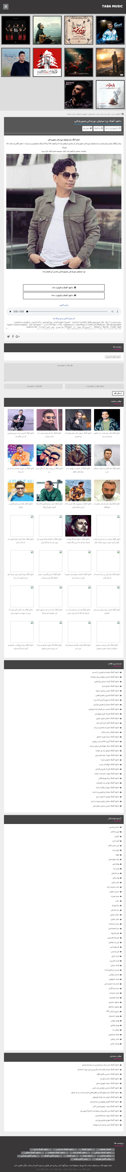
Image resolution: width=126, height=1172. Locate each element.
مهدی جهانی (115, 1021)
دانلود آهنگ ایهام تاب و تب (109, 765)
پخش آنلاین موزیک (103, 1159)
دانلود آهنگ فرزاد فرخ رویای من (107, 714)
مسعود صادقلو (114, 1007)
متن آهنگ (71, 1156)
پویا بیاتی (116, 878)
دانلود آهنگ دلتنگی (103, 1153)
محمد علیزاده (114, 993)
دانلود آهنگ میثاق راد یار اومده (107, 751)
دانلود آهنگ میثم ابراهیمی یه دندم (106, 792)
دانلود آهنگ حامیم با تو (110, 686)
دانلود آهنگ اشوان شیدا (110, 760)
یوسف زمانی (114, 1044)
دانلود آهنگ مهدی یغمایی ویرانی (107, 1120)
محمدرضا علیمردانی (112, 984)
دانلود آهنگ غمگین (32, 1153)
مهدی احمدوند (114, 1016)
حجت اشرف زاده (113, 887)
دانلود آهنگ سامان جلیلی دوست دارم (105, 801)
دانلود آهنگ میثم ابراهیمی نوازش (106, 705)
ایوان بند (115, 850)
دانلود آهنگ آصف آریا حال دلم (108, 723)
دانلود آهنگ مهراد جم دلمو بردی (107, 755)
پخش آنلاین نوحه (81, 1159)
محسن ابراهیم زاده (112, 970)
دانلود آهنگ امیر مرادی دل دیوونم (106, 1125)
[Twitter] (8, 337)
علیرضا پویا (115, 933)
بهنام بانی (115, 864)
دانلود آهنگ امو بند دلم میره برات (106, 728)
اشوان (116, 836)
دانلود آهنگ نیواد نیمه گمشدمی (107, 1116)
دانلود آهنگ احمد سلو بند (109, 1079)
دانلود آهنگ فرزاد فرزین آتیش (107, 769)
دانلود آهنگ (76, 140)
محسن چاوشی (114, 975)
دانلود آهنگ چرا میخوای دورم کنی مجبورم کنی (97, 121)
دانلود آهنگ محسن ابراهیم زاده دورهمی (104, 709)
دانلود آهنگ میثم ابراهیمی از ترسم (106, 672)
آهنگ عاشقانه (105, 1149)
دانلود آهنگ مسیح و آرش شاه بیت (106, 700)
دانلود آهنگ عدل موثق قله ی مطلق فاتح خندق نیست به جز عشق (95, 1093)
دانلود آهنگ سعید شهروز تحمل (107, 1083)
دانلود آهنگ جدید (40, 1149)
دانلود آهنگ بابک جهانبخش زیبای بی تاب (104, 746)
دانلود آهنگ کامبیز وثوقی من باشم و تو (104, 1102)
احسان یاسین (114, 827)
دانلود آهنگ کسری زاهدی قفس (107, 695)
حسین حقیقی (114, 892)
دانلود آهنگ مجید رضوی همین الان (106, 1106)
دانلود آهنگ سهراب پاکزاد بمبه (107, 788)
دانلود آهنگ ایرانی (42, 1169)
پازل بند (116, 869)
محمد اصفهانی (114, 979)
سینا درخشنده (114, 924)
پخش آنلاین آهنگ (51, 1156)
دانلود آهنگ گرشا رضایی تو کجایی (106, 682)
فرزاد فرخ (115, 956)
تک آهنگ (97, 128)
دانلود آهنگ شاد (80, 1153)
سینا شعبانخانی (113, 929)
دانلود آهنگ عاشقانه (57, 1153)
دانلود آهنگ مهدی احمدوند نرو (107, 797)
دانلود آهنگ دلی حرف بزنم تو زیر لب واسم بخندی (100, 1065)
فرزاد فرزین (114, 961)
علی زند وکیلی (114, 942)
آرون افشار (115, 832)
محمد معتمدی (114, 998)
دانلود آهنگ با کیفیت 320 (62, 296)
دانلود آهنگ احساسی (113, 357)
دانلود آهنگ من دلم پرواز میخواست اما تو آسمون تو (100, 1111)
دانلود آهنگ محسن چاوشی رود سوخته (105, 677)
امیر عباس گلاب (113, 846)
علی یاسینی (115, 952)
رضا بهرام (115, 906)
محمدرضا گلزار (113, 989)
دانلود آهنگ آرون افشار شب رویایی (105, 742)
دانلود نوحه (87, 1156)
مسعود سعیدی (114, 1002)
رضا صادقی (115, 910)
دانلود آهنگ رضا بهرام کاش (109, 778)
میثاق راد (115, 1030)
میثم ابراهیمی (114, 1035)
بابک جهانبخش (114, 859)
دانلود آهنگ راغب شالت (110, 732)
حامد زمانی (115, 883)
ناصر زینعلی (115, 1039)
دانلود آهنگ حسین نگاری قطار (108, 1074)
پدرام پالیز (115, 873)
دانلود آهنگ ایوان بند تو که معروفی (106, 1097)
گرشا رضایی (115, 965)
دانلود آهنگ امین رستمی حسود (107, 691)
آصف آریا (116, 841)
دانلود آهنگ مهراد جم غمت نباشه (106, 774)
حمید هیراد (115, 896)
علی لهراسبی (114, 947)
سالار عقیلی (115, 919)
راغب (117, 901)
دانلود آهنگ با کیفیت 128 (62, 288)
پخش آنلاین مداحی (28, 1156)
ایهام (117, 855)
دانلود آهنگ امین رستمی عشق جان (106, 806)
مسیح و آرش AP (112, 1012)
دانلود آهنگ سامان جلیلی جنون (107, 718)
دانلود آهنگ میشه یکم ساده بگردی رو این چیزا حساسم (98, 1070)
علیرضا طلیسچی (113, 938)
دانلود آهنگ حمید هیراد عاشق (108, 737)
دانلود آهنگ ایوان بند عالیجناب (107, 783)
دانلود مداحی (105, 1156)
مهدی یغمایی (114, 1025)
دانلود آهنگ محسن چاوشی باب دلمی (106, 1088)
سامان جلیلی (114, 915)
